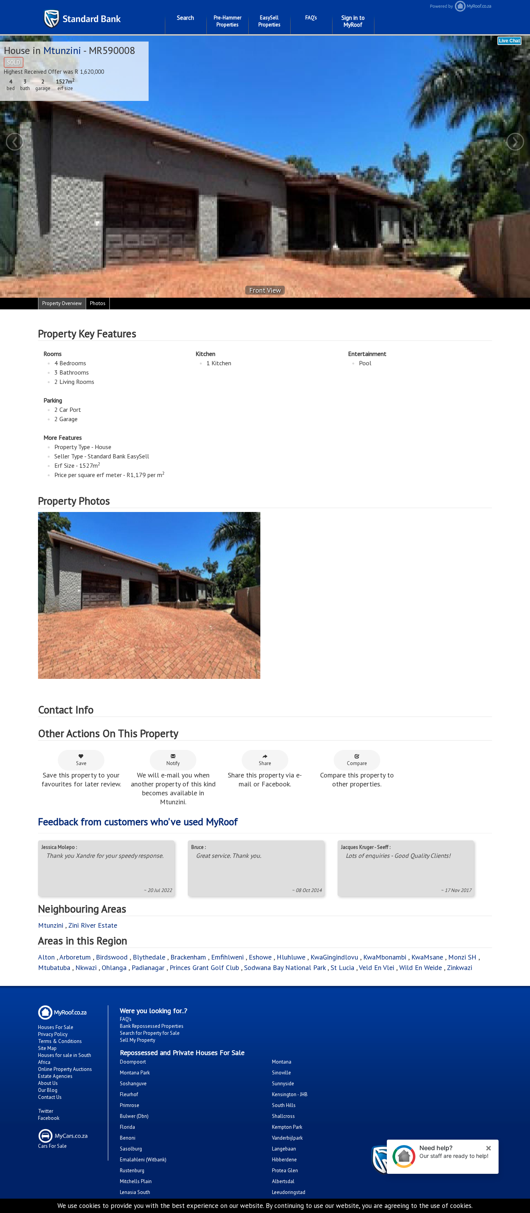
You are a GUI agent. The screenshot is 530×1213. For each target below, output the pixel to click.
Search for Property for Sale (150, 1033)
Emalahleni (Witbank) (143, 1159)
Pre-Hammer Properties (227, 21)
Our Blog (47, 1090)
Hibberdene (284, 1159)
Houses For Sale (55, 1027)
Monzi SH (462, 957)
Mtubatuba (54, 967)
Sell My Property (137, 1040)
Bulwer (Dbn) (134, 1116)
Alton (46, 957)
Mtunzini (62, 50)
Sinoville (281, 1072)
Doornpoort (133, 1062)
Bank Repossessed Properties (152, 1026)
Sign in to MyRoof (353, 21)
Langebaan (284, 1148)
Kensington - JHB (290, 1094)
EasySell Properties (269, 21)
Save (81, 763)
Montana (281, 1062)
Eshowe (260, 957)
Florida (127, 1127)
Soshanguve (133, 1083)
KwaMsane (427, 957)
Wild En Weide (420, 967)
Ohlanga (114, 967)
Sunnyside (283, 1083)
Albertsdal (283, 1181)
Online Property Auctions (65, 1069)
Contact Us (50, 1097)
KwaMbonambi (384, 957)
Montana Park (135, 1072)
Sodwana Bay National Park (285, 967)
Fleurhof (129, 1094)
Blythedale (149, 957)
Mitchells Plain (136, 1181)
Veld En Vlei (376, 967)
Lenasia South (135, 1192)
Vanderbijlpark (287, 1138)
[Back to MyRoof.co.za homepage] (458, 6)
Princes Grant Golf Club (204, 967)
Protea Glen (285, 1170)
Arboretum (75, 957)
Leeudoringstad (288, 1192)
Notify (173, 763)
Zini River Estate (92, 925)
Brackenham (188, 957)
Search (185, 17)
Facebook (48, 1118)
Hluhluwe (291, 957)
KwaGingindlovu (334, 957)
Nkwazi (86, 967)
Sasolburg (131, 1148)
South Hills (284, 1105)
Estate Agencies (55, 1076)
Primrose (129, 1105)
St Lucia (342, 967)
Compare (357, 763)
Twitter (45, 1111)
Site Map (47, 1048)
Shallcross (283, 1116)
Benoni (127, 1138)
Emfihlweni (227, 957)
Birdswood (112, 957)
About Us (48, 1083)
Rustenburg (132, 1170)
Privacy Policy (53, 1034)
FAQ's (311, 17)
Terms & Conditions (60, 1041)
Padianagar (148, 967)
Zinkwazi (459, 967)
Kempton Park (287, 1127)
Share (265, 763)
